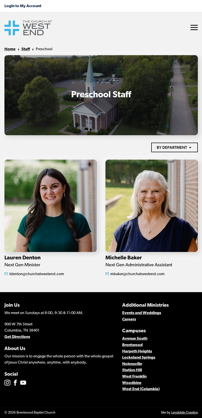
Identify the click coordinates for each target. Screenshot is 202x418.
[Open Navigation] (194, 27)
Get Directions (17, 337)
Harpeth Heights (137, 351)
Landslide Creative (184, 413)
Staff (25, 49)
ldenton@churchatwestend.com (36, 274)
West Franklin (134, 377)
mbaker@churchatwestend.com (137, 274)
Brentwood (132, 345)
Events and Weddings (141, 313)
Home (10, 49)
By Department (172, 147)
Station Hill (132, 370)
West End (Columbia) (141, 389)
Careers (129, 319)
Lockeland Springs (138, 358)
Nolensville (132, 364)
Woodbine (131, 383)
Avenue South (134, 339)
